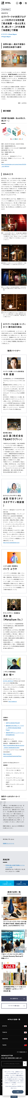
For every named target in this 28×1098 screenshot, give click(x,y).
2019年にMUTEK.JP (8, 681)
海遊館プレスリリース (8, 843)
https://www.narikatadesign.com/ (11, 542)
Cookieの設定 (14, 1096)
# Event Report (12, 34)
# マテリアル (4, 34)
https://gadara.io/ (12, 701)
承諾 (18, 1091)
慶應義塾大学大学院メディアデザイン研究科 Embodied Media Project (15, 728)
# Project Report (6, 37)
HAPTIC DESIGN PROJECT (13, 723)
